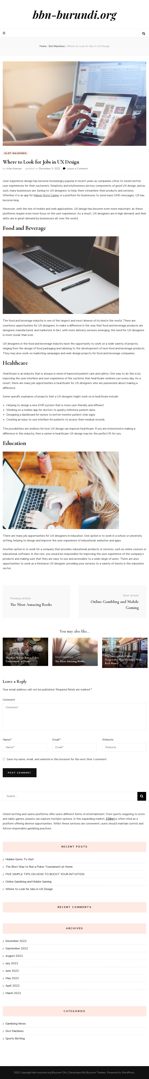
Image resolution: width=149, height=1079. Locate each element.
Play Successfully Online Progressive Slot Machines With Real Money (123, 659)
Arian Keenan (14, 168)
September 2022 (16, 948)
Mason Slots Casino (46, 195)
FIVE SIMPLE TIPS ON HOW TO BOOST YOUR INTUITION (44, 874)
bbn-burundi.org (74, 14)
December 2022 (16, 941)
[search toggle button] (143, 33)
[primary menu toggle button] (4, 33)
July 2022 (11, 963)
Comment (9, 700)
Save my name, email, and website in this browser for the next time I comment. (57, 759)
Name (7, 740)
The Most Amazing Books (69, 661)
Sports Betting (15, 1039)
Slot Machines (15, 153)
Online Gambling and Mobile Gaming (28, 882)
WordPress (128, 1072)
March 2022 (13, 993)
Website (107, 740)
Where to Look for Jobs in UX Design (29, 889)
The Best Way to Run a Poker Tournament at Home (39, 867)
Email (56, 740)
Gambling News (15, 1024)
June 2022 (12, 971)
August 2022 (14, 956)
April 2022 (12, 986)
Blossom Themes (96, 1072)
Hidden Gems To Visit (19, 859)
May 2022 (12, 978)
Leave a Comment (77, 168)
